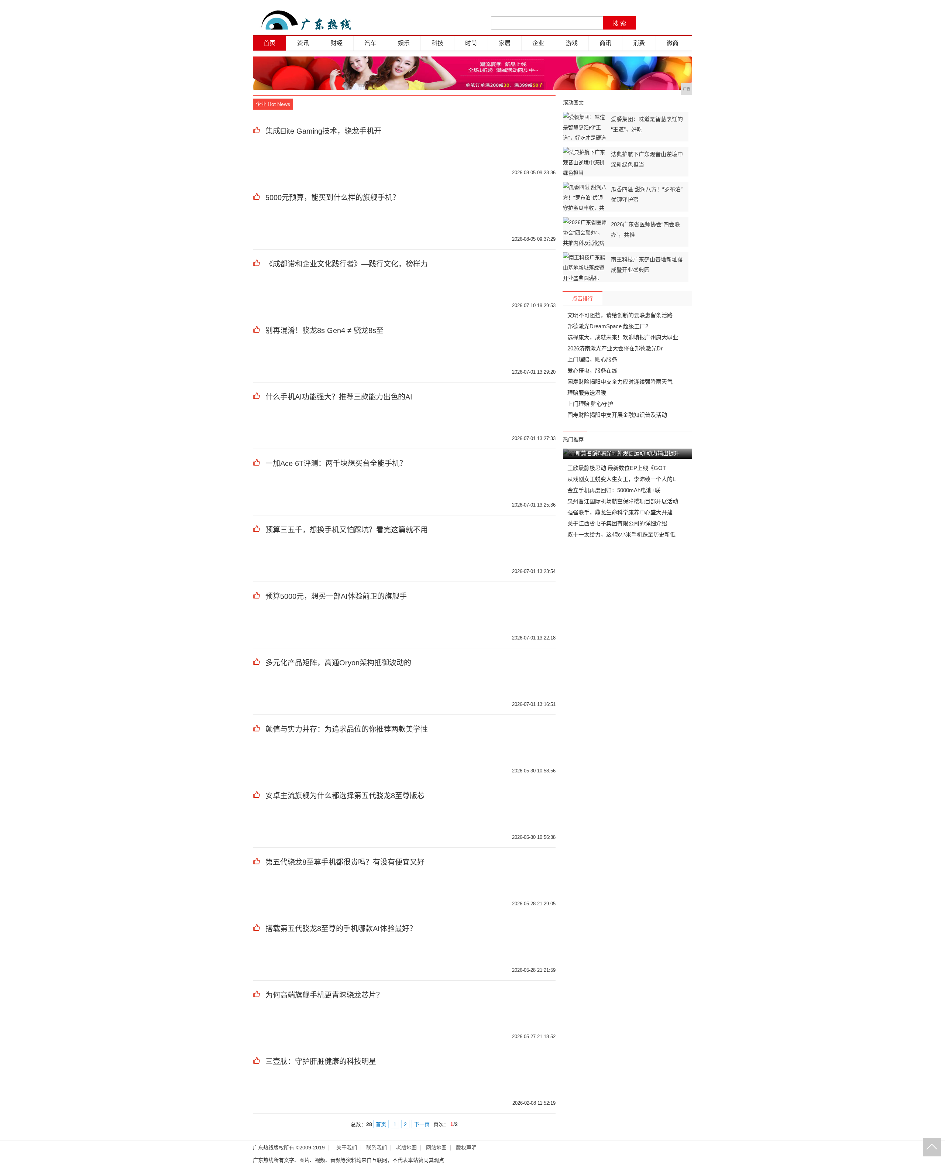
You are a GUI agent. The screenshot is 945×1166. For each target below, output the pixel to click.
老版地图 (406, 1147)
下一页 (422, 1124)
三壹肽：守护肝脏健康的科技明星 (320, 1061)
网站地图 (436, 1147)
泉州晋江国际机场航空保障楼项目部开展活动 (622, 501)
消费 (639, 43)
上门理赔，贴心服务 (592, 359)
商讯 (605, 43)
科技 (437, 43)
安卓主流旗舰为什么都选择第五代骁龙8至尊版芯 (345, 796)
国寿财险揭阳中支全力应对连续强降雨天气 (620, 381)
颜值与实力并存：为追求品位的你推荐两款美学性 (346, 729)
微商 (672, 43)
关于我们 (346, 1147)
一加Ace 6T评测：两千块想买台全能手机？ (336, 463)
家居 (505, 43)
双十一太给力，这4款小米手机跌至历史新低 (621, 534)
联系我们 (376, 1147)
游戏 (572, 43)
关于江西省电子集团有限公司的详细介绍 (617, 523)
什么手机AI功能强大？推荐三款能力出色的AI (338, 397)
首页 (269, 43)
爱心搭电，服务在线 (592, 370)
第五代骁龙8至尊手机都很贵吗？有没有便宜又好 (345, 862)
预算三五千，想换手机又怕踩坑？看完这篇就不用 (346, 530)
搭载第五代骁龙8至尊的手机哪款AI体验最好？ (341, 929)
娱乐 (404, 43)
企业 (538, 43)
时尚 (471, 43)
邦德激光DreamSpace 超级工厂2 (607, 326)
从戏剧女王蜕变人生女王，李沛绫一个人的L (621, 479)
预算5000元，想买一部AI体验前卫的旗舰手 (336, 596)
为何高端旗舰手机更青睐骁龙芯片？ (324, 995)
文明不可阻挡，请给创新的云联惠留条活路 (620, 315)
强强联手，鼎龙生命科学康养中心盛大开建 (620, 512)
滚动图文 (573, 103)
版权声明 (466, 1147)
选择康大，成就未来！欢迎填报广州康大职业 (622, 337)
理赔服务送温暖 (586, 393)
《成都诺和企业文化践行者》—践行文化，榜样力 (346, 264)
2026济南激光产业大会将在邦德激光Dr (615, 348)
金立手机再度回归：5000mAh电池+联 (613, 490)
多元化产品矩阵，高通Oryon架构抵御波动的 (338, 663)
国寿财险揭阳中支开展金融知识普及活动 (617, 415)
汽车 (370, 43)
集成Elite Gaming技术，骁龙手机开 (323, 131)
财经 (337, 43)
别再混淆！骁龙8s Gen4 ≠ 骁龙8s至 (324, 330)
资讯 (303, 43)
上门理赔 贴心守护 (590, 404)
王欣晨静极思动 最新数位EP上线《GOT (616, 468)
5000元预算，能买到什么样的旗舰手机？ (332, 197)
